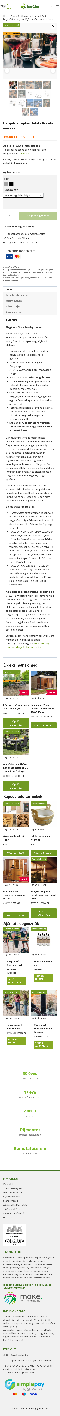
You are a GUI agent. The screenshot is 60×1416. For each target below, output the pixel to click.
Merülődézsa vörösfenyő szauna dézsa (14, 895)
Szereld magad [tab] (13, 312)
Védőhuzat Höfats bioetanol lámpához (43, 1028)
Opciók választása (16, 723)
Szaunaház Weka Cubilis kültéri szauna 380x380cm (42, 708)
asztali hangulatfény (20, 278)
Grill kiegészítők (21, 270)
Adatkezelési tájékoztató (15, 1205)
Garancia (7, 1217)
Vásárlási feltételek (12, 1209)
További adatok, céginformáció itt (19, 1372)
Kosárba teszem (38, 216)
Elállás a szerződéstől (13, 1213)
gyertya (14, 280)
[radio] (6, 184)
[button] (53, 26)
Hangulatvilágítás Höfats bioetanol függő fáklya (43, 895)
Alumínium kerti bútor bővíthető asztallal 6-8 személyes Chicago (15, 768)
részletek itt (26, 153)
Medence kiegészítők (42, 272)
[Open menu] (57, 6)
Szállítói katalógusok (12, 1188)
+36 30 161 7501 (43, 1365)
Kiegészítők (11, 189)
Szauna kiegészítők (11, 275)
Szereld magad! (10, 1200)
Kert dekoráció (26, 272)
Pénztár (10, 8)
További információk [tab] (17, 295)
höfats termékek (10, 272)
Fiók (8, 4)
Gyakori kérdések (11, 1196)
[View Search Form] (51, 6)
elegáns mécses (37, 278)
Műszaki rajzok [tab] (14, 306)
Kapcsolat (8, 1184)
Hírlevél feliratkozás (12, 1192)
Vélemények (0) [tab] (14, 300)
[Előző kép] (6, 70)
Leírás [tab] (9, 289)
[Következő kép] (53, 70)
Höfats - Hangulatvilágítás (41, 270)
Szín (6, 178)
